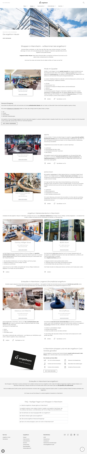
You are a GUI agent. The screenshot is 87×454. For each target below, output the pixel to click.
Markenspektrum (54, 74)
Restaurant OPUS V (72, 94)
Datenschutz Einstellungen (50, 442)
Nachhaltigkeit (26, 446)
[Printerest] (74, 435)
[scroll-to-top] (82, 449)
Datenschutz (47, 439)
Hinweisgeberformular (49, 444)
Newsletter (5, 439)
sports (73, 137)
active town (54, 174)
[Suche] (83, 2)
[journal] (64, 435)
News (25, 6)
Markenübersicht (27, 448)
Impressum (46, 441)
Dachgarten (47, 92)
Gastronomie (40, 6)
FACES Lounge (55, 92)
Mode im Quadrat (70, 72)
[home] (43, 3)
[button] (13, 434)
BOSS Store (55, 253)
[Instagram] (71, 435)
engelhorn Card (6, 437)
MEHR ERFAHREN (22, 94)
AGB (45, 437)
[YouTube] (78, 435)
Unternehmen (51, 6)
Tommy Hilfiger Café (69, 92)
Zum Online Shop (6, 2)
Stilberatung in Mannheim (13, 108)
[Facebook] (68, 435)
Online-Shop (26, 444)
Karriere (60, 6)
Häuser (31, 6)
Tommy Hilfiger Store (8, 256)
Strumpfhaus (47, 324)
